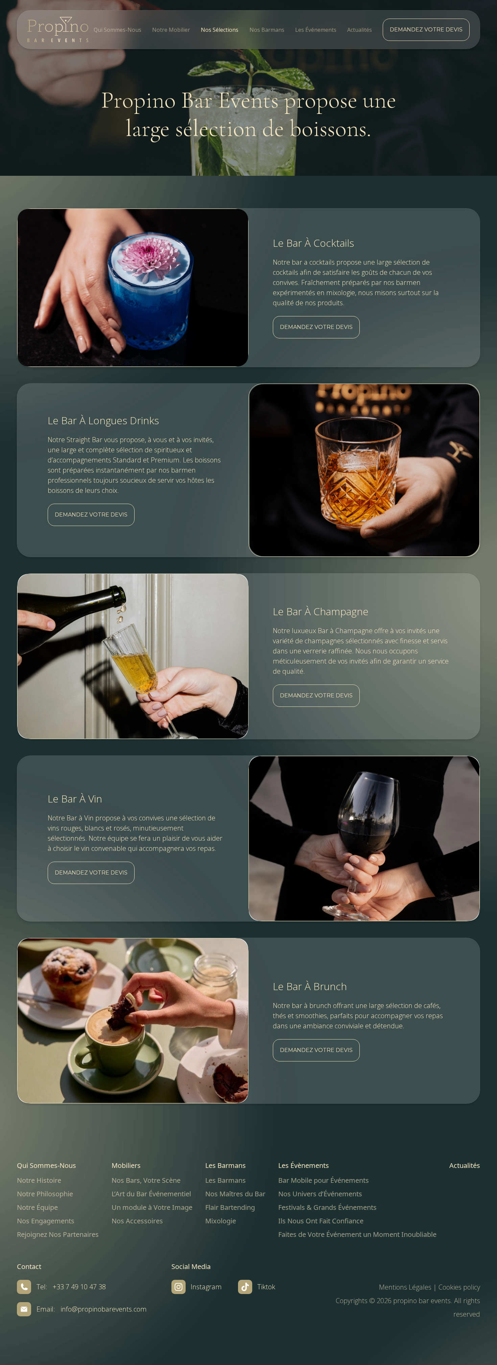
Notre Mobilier (171, 29)
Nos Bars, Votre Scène (146, 1180)
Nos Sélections (219, 29)
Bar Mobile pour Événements (323, 1180)
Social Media (191, 1266)
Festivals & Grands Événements (327, 1207)
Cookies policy (459, 1287)
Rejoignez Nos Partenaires (58, 1234)
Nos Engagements (45, 1220)
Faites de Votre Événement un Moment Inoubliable (357, 1234)
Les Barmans (225, 1165)
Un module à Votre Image (152, 1207)
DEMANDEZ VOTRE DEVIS (316, 327)
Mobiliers (126, 1165)
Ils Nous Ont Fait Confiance (320, 1220)
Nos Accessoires (137, 1220)
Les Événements (315, 29)
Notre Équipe (37, 1207)
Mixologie (220, 1220)
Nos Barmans (267, 29)
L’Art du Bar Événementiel (151, 1193)
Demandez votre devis (426, 29)
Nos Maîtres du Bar (235, 1193)
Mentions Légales (405, 1287)
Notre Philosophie (45, 1193)
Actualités (359, 29)
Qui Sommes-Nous (117, 29)
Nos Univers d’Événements (320, 1193)
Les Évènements (303, 1165)
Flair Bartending (230, 1207)
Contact (29, 1266)
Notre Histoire (39, 1180)
